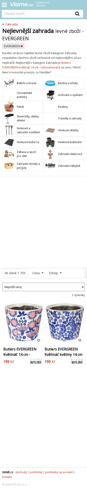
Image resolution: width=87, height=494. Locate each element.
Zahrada (11, 24)
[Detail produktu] (39, 340)
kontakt (7, 477)
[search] (37, 14)
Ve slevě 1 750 (15, 273)
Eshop (54, 273)
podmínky (36, 472)
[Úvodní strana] (32, 5)
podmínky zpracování (59, 472)
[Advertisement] (43, 222)
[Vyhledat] (77, 13)
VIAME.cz (7, 472)
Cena (36, 273)
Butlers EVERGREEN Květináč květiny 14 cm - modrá (63, 354)
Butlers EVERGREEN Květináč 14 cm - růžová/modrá (20, 354)
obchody (21, 472)
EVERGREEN (12, 46)
